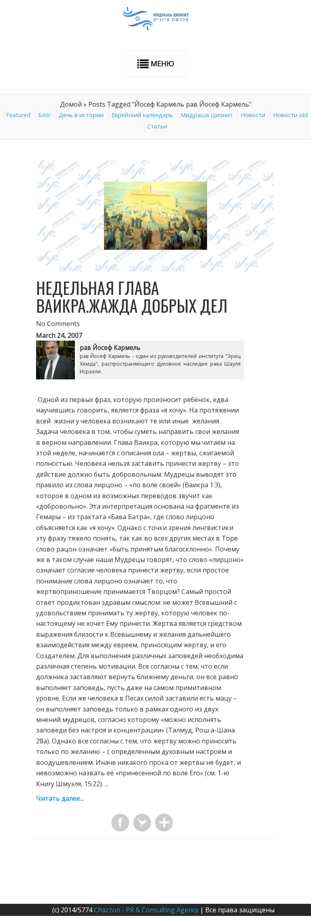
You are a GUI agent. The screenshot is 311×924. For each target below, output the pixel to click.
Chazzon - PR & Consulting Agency (146, 909)
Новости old (290, 115)
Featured (18, 115)
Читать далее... (60, 798)
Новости (253, 115)
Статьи (157, 126)
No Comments (58, 323)
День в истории (81, 115)
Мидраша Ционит (207, 115)
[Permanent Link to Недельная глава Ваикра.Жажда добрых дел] (155, 269)
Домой (71, 104)
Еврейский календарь (142, 115)
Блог (44, 115)
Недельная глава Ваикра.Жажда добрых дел (132, 297)
